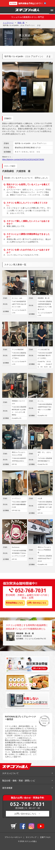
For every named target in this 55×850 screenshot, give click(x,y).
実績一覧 (20, 23)
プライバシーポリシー (13, 837)
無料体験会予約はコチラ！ (26, 3)
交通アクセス (45, 837)
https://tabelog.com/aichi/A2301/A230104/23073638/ (23, 159)
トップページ (8, 23)
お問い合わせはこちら (36, 603)
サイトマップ (31, 837)
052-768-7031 (27, 804)
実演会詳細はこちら (14, 603)
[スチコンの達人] (27, 10)
